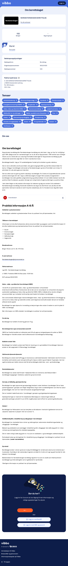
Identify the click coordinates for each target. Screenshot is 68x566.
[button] (19, 78)
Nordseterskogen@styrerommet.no (13, 259)
